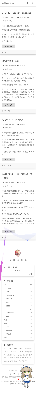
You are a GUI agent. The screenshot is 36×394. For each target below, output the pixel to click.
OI (20, 17)
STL (5, 52)
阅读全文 (9, 46)
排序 (27, 355)
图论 (24, 355)
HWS (21, 349)
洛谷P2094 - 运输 (10, 61)
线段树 (12, 361)
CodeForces (25, 17)
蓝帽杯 (16, 361)
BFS (5, 165)
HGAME (15, 349)
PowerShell (7, 355)
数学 (30, 355)
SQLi (13, 355)
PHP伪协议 (28, 352)
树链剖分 (29, 358)
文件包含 (12, 358)
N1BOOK (13, 352)
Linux (6, 352)
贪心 (10, 111)
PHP (21, 352)
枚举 (17, 358)
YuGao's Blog (8, 3)
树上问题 (22, 358)
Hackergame (28, 349)
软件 (24, 361)
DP (9, 349)
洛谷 (23, 65)
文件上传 (6, 358)
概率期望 (6, 361)
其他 (20, 355)
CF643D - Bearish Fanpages (16, 13)
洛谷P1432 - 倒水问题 (12, 119)
